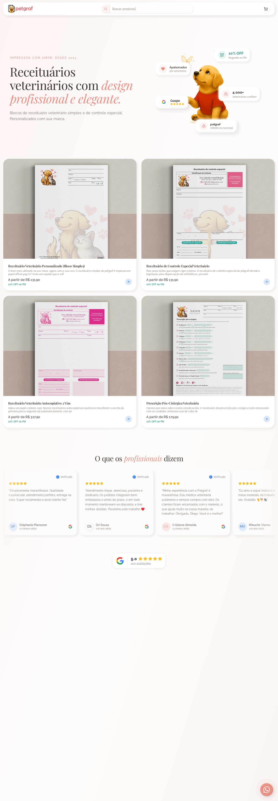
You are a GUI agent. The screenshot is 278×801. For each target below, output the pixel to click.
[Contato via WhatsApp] (266, 789)
